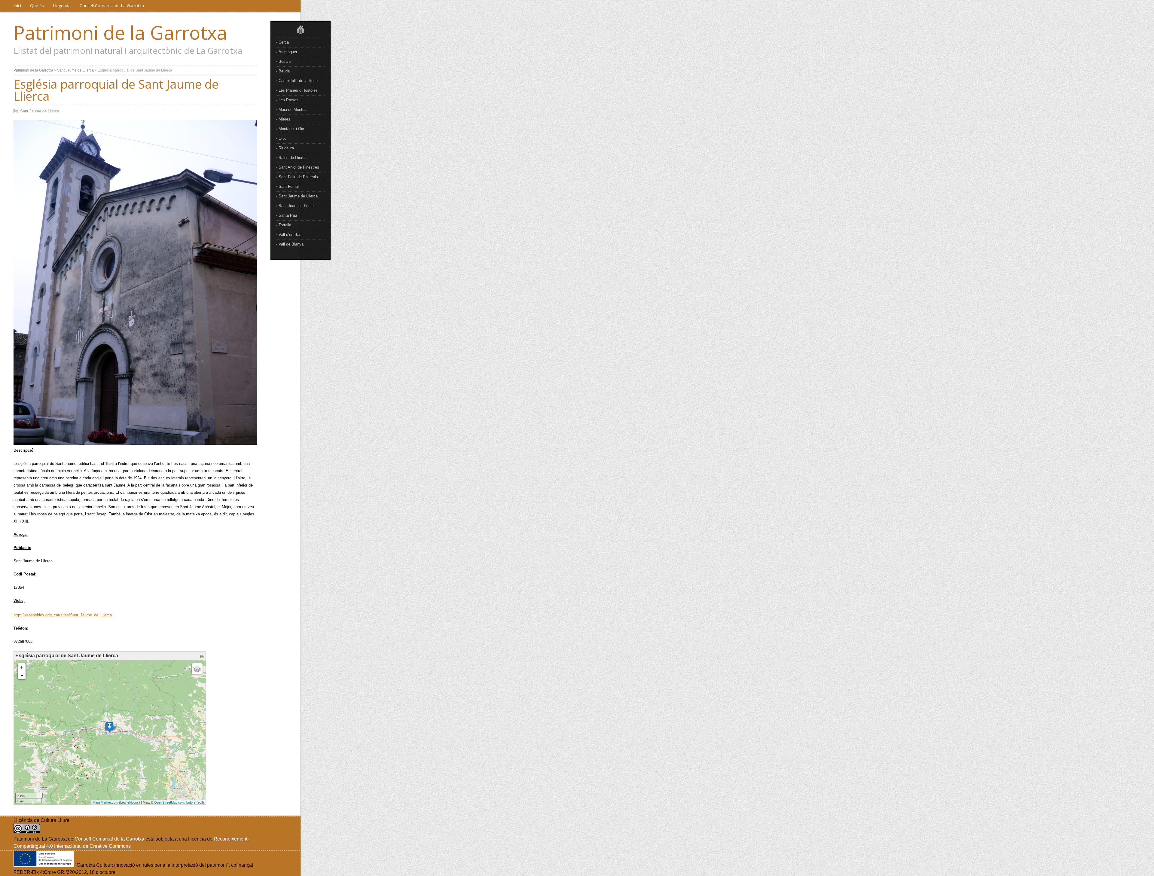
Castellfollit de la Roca (298, 80)
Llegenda (62, 5)
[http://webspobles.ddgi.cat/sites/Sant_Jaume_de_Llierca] (24, 600)
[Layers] (197, 668)
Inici (17, 5)
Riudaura (286, 148)
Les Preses (288, 100)
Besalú (285, 61)
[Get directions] (203, 656)
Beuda (284, 71)
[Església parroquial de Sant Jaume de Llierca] (109, 727)
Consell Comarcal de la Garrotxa (109, 838)
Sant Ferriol (289, 186)
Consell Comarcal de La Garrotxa (112, 5)
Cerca (284, 42)
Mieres (284, 119)
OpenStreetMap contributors (175, 802)
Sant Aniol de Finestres (299, 167)
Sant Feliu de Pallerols (298, 177)
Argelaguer (288, 52)
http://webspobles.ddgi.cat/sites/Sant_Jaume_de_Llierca (63, 615)
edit (200, 802)
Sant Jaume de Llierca (298, 196)
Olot (282, 138)
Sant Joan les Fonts (296, 205)
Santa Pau (288, 215)
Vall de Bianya (291, 244)
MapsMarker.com (105, 802)
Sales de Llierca (293, 157)
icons (135, 802)
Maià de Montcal (293, 109)
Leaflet (125, 802)
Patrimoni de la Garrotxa (120, 32)
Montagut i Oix (291, 129)
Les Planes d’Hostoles (298, 90)
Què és (37, 5)
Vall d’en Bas (290, 234)
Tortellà (285, 225)
